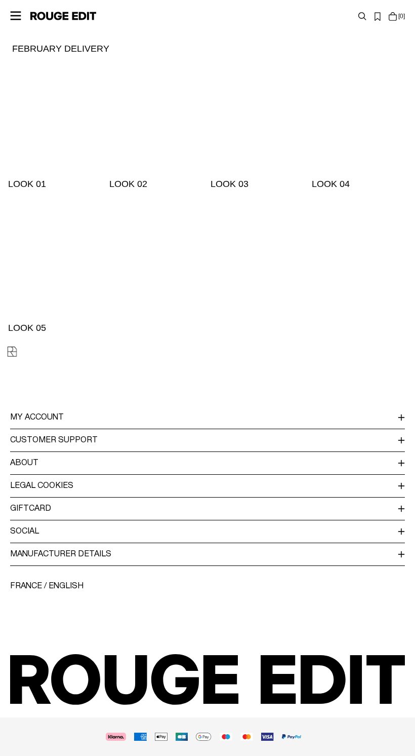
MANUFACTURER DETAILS (60, 554)
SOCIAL (24, 531)
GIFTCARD (30, 508)
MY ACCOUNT (37, 417)
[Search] (362, 16)
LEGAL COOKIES (41, 485)
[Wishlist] (377, 16)
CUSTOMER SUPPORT (54, 440)
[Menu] (15, 15)
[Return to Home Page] (63, 15)
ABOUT (24, 463)
